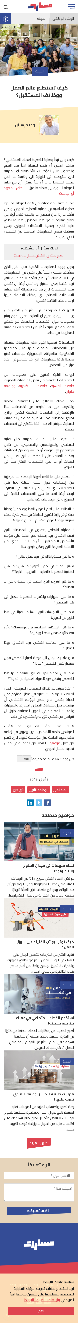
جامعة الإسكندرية (33, 385)
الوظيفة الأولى (38, 790)
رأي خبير (18, 790)
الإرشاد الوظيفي (63, 18)
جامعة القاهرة (62, 385)
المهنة (41, 18)
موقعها (53, 743)
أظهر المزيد (39, 1143)
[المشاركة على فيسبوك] (47, 802)
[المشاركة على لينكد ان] (30, 802)
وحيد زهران (25, 125)
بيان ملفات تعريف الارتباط (42, 1299)
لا (19, 759)
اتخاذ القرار (61, 790)
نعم (41, 1311)
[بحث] (5, 6)
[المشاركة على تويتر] (39, 802)
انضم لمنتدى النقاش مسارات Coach (39, 255)
